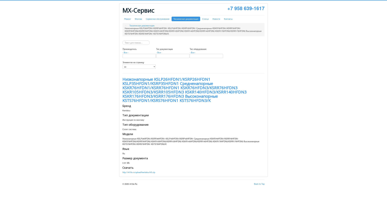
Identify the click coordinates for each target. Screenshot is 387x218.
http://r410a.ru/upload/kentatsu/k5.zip (138, 172)
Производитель (130, 49)
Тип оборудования (198, 49)
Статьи (205, 18)
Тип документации (164, 49)
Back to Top (259, 183)
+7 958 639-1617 (246, 8)
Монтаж (138, 18)
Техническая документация (185, 18)
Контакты (228, 18)
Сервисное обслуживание (157, 18)
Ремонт (127, 18)
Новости (216, 18)
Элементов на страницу (133, 62)
